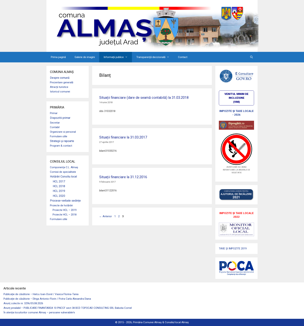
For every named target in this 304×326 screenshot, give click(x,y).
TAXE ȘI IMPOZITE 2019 (233, 248)
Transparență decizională (150, 57)
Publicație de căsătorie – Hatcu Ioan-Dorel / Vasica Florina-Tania (41, 294)
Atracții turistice (59, 87)
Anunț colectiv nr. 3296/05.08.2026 (23, 303)
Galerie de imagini (85, 57)
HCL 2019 (59, 191)
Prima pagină (58, 57)
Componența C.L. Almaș (64, 167)
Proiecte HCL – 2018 (65, 214)
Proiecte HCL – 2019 (65, 210)
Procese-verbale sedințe (65, 200)
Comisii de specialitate (63, 171)
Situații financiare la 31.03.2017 (123, 137)
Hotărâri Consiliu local (63, 176)
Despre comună (59, 77)
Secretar (55, 122)
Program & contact (61, 145)
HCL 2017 (59, 181)
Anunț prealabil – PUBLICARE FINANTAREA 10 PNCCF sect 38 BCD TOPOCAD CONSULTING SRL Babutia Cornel (68, 307)
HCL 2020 (59, 196)
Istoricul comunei (60, 91)
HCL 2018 (59, 186)
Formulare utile (58, 136)
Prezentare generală (61, 82)
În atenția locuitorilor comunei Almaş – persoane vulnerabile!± (39, 312)
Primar (54, 113)
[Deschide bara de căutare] (251, 57)
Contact (182, 57)
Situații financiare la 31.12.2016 (123, 177)
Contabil (54, 127)
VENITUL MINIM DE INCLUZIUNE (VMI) (236, 98)
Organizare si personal (63, 131)
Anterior (105, 216)
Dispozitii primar (60, 118)
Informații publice (114, 57)
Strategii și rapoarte (62, 141)
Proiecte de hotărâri (61, 205)
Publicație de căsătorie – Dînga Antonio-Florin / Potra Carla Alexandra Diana (47, 298)
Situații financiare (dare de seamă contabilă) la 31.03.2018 (144, 97)
